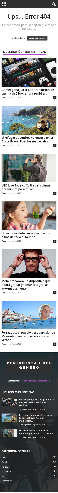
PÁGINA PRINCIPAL (37, 38)
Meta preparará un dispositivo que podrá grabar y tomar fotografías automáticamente (26, 284)
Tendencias (7, 481)
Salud (4, 462)
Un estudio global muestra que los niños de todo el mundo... (26, 235)
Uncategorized (25, 409)
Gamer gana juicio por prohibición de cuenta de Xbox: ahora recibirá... (28, 91)
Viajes (4, 476)
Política (5, 467)
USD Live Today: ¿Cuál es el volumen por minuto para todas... (27, 187)
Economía (6, 471)
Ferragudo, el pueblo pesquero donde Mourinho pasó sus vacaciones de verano (28, 336)
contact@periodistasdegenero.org (35, 381)
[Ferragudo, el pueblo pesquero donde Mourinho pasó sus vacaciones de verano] (29, 315)
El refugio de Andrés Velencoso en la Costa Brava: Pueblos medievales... (27, 139)
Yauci (4, 97)
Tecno (4, 457)
